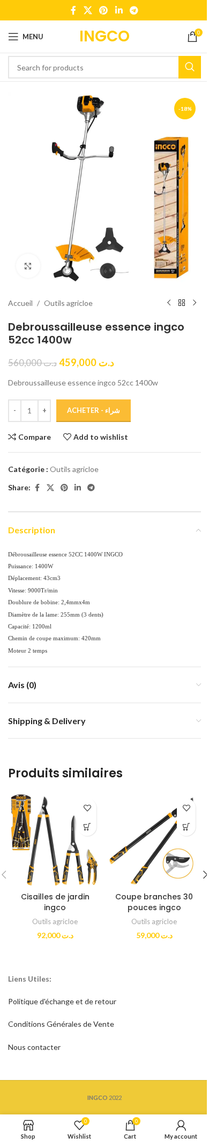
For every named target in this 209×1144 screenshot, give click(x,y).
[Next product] (194, 303)
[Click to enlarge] (28, 266)
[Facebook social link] (73, 10)
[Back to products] (181, 303)
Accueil (20, 303)
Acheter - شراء (93, 410)
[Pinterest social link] (103, 10)
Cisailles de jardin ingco (55, 902)
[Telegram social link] (133, 10)
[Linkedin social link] (118, 10)
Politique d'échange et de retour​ (62, 1001)
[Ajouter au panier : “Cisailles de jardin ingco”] (87, 826)
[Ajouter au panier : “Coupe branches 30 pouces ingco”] (186, 826)
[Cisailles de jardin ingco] (55, 840)
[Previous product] (168, 303)
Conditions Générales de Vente (61, 1023)
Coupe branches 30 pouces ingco (154, 902)
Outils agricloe (68, 303)
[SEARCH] (189, 67)
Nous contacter (34, 1047)
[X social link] (87, 10)
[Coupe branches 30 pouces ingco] (154, 840)
